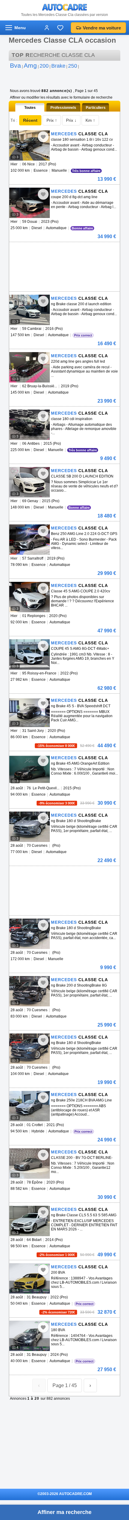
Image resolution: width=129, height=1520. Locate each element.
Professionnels (63, 108)
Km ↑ (90, 120)
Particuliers (96, 108)
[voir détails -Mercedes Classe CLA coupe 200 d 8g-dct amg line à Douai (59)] (29, 203)
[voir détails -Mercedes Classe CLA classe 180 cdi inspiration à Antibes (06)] (29, 425)
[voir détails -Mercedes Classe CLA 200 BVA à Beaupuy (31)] (29, 1278)
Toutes (30, 108)
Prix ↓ (71, 120)
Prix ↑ (51, 120)
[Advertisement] (63, 251)
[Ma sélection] (60, 28)
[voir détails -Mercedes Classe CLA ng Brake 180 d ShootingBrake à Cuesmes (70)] (29, 934)
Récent (30, 120)
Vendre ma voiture (102, 27)
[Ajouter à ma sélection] (43, 136)
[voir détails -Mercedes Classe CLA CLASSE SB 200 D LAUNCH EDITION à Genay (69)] (29, 482)
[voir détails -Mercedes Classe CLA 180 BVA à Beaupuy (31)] (29, 1336)
